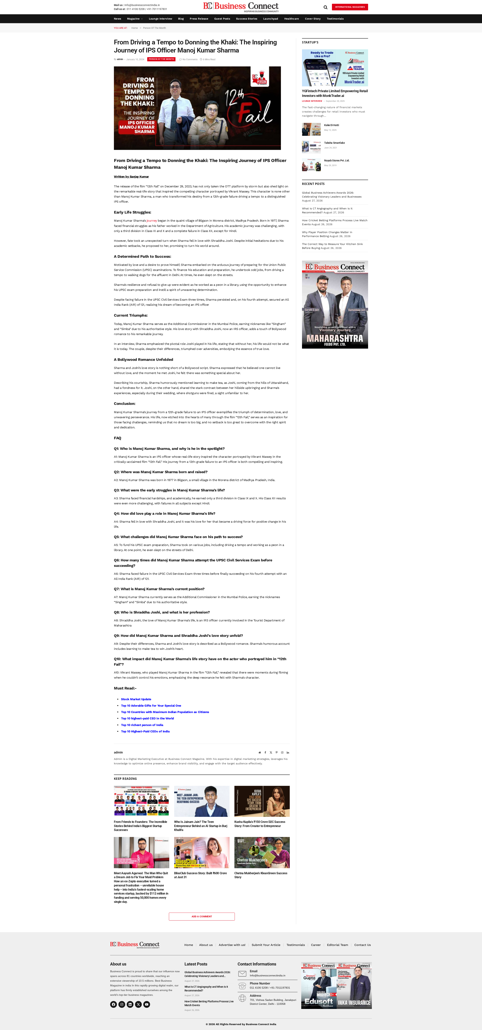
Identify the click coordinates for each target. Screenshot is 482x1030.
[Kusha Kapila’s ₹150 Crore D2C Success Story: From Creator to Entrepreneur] (262, 801)
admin (120, 59)
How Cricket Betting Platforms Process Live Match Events (209, 1003)
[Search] (325, 7)
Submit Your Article (266, 945)
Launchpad (270, 18)
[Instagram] (121, 1004)
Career (316, 945)
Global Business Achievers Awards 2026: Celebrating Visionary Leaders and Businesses (208, 974)
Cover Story (313, 18)
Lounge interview (160, 18)
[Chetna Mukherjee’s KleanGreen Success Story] (262, 852)
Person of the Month (161, 59)
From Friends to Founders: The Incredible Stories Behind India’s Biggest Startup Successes (140, 826)
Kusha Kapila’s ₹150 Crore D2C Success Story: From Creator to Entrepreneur (259, 824)
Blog (181, 18)
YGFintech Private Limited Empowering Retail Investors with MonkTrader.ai (335, 93)
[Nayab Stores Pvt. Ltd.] (311, 164)
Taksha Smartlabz (334, 142)
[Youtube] (146, 1004)
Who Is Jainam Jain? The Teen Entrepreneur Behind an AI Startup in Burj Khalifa (200, 826)
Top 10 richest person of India (142, 725)
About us (206, 945)
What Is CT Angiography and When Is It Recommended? (206, 988)
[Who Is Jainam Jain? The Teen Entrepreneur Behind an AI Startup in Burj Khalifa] (202, 801)
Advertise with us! (232, 945)
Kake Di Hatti (331, 125)
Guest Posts (222, 18)
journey (152, 220)
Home (188, 945)
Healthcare (291, 18)
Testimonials (335, 18)
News (117, 18)
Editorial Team (337, 945)
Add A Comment (202, 916)
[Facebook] (113, 1004)
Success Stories (246, 18)
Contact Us (362, 945)
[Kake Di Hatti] (311, 129)
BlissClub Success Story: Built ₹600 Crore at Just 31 (200, 875)
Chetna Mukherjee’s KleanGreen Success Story (260, 875)
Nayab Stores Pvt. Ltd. (336, 160)
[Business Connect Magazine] (241, 7)
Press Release (199, 18)
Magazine (133, 18)
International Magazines (350, 7)
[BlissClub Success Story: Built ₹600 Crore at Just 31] (202, 852)
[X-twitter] (138, 1004)
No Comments (190, 59)
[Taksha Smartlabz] (311, 147)
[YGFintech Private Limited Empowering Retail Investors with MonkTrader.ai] (335, 67)
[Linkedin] (130, 1004)
